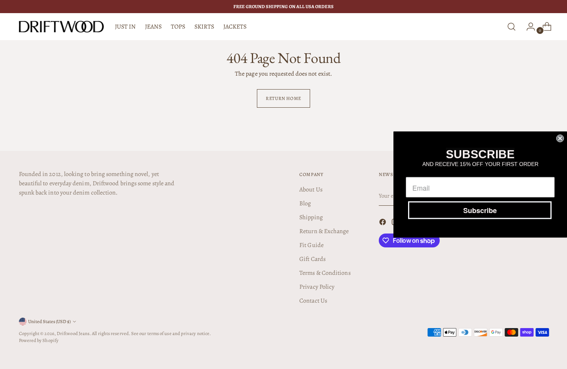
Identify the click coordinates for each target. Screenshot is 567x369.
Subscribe (480, 210)
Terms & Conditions (324, 273)
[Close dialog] (560, 138)
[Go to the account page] (527, 26)
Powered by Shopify (39, 340)
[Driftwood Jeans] (61, 26)
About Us (310, 189)
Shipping (311, 217)
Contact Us (313, 300)
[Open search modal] (511, 26)
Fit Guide (311, 245)
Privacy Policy (316, 287)
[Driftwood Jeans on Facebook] (383, 223)
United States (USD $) (49, 321)
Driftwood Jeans (73, 333)
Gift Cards (312, 259)
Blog (305, 203)
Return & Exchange (324, 231)
